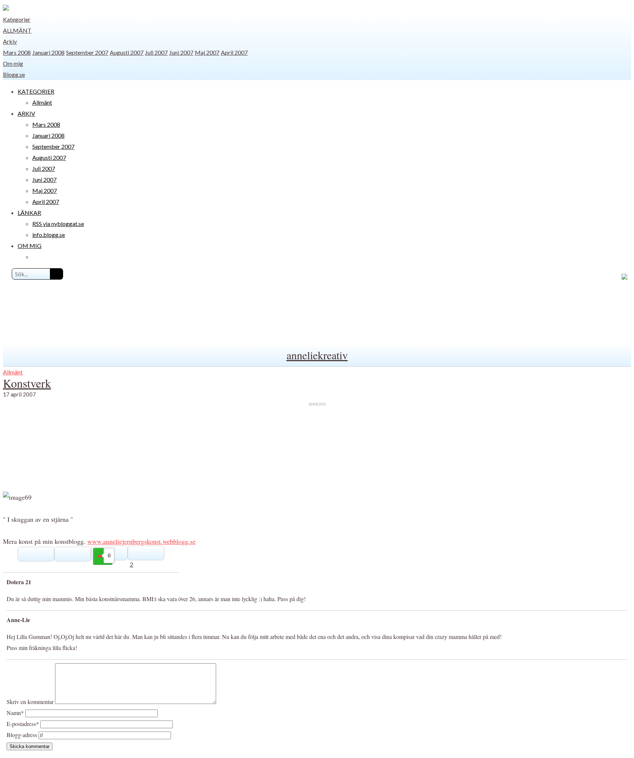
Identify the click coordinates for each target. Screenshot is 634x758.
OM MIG (29, 245)
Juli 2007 (156, 52)
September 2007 (87, 52)
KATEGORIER (36, 91)
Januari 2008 (48, 52)
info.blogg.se (48, 234)
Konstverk (27, 383)
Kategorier (16, 19)
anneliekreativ (317, 355)
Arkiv (10, 41)
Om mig (13, 63)
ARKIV (26, 113)
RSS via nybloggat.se (58, 223)
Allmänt (17, 30)
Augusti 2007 (126, 52)
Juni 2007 (181, 52)
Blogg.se (14, 74)
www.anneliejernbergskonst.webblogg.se (141, 541)
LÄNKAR (29, 212)
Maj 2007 (207, 52)
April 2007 (234, 52)
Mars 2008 (17, 52)
